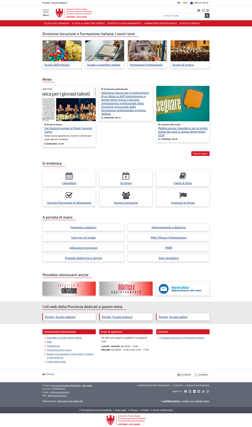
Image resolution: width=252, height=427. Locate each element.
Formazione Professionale (146, 64)
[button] (199, 10)
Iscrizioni (126, 183)
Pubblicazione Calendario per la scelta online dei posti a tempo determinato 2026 (183, 131)
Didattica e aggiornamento (124, 23)
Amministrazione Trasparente (154, 385)
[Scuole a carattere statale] (104, 50)
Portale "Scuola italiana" (60, 316)
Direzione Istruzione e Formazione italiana (182, 337)
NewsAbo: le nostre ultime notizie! (64, 337)
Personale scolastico (83, 227)
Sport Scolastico (169, 258)
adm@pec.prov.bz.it (57, 395)
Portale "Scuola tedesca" (117, 316)
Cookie (145, 410)
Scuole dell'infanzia (57, 64)
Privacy (134, 410)
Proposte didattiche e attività (83, 258)
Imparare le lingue (183, 202)
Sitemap (49, 374)
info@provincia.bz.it (59, 392)
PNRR (168, 247)
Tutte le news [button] (200, 153)
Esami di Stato (183, 183)
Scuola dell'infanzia (56, 23)
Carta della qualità (56, 361)
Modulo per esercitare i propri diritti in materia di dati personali (70, 355)
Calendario (69, 183)
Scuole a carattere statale (103, 64)
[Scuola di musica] (190, 50)
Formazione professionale (160, 23)
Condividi (185, 374)
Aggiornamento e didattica (169, 227)
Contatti (178, 385)
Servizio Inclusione (126, 202)
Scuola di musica (190, 23)
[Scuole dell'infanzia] (62, 50)
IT (178, 2)
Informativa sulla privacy (59, 350)
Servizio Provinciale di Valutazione (69, 202)
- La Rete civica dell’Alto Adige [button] (185, 401)
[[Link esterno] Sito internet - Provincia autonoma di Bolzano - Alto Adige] (74, 13)
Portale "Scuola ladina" (173, 316)
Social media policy (162, 410)
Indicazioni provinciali (83, 247)
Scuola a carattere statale (88, 23)
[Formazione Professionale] (147, 50)
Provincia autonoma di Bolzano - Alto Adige (71, 385)
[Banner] (69, 289)
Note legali (120, 410)
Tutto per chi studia (83, 237)
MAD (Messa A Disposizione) (169, 237)
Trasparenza (53, 346)
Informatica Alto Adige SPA (70, 401)
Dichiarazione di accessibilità (96, 410)
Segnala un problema (198, 385)
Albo (49, 341)
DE (185, 2)
